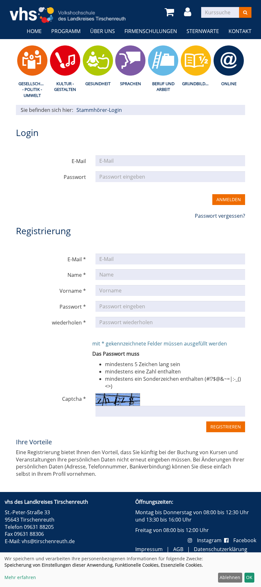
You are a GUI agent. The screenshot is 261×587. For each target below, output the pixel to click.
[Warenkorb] (170, 12)
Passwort (75, 177)
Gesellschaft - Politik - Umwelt (32, 89)
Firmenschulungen (150, 31)
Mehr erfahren (20, 577)
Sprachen (130, 83)
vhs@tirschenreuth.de (48, 541)
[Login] (189, 12)
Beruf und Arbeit (163, 86)
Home (34, 31)
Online (228, 83)
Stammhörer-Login (99, 109)
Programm (66, 31)
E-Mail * (76, 259)
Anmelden (228, 199)
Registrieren (225, 427)
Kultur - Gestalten (65, 86)
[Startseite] (68, 11)
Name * (76, 274)
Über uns (102, 31)
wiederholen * (69, 322)
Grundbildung (197, 83)
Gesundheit (97, 83)
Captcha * (74, 398)
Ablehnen (230, 577)
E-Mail (79, 161)
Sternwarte (203, 31)
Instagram (210, 540)
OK (249, 577)
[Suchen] (245, 12)
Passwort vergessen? (220, 215)
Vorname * (73, 290)
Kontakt (240, 31)
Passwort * (73, 306)
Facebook (244, 540)
